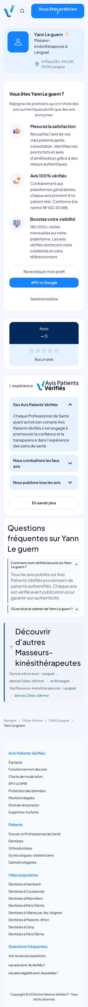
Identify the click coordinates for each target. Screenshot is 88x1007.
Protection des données (27, 791)
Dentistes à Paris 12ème (26, 934)
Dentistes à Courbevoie (26, 891)
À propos (15, 762)
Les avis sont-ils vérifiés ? (26, 965)
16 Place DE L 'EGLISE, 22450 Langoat (57, 64)
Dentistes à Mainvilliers (25, 898)
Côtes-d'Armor (32, 720)
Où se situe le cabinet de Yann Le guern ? (42, 609)
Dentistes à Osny (21, 927)
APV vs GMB (17, 783)
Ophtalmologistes (22, 862)
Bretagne (10, 720)
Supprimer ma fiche (44, 298)
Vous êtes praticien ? (57, 11)
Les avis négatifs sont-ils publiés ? (33, 973)
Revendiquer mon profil (44, 271)
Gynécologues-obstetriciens (31, 855)
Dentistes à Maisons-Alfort (28, 919)
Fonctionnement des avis (27, 769)
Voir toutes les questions (27, 956)
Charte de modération (25, 776)
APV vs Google (44, 282)
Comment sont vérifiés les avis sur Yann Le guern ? (41, 565)
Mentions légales (21, 798)
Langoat (48, 674)
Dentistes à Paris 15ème (26, 905)
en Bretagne (60, 681)
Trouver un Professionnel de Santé (34, 834)
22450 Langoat (59, 720)
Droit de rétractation (23, 805)
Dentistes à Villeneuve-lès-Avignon (35, 912)
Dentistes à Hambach (24, 884)
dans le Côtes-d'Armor (26, 681)
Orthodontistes (20, 848)
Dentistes (15, 841)
